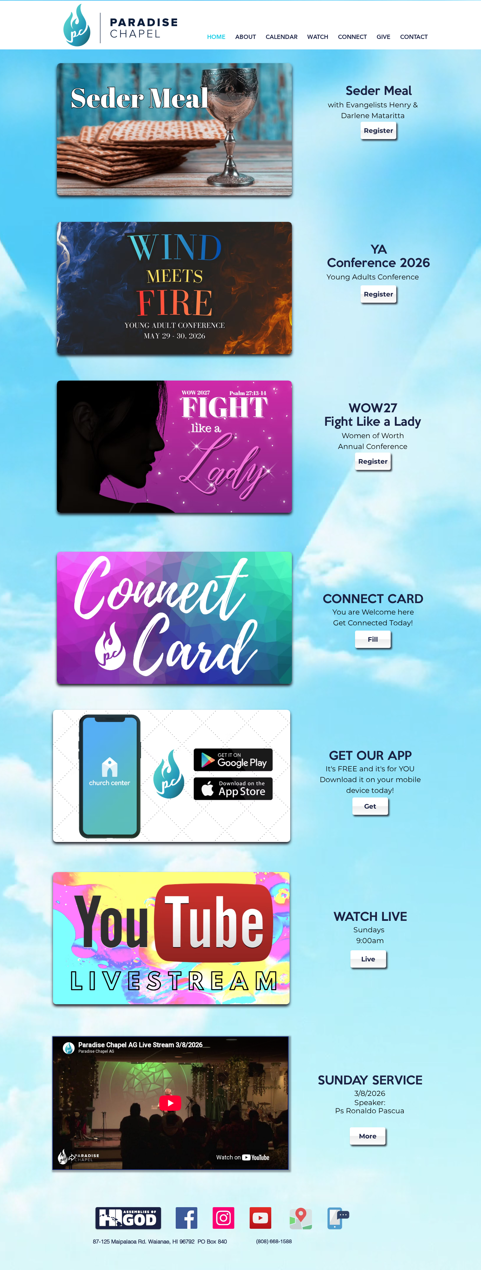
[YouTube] (260, 1218)
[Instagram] (223, 1218)
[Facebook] (186, 1218)
